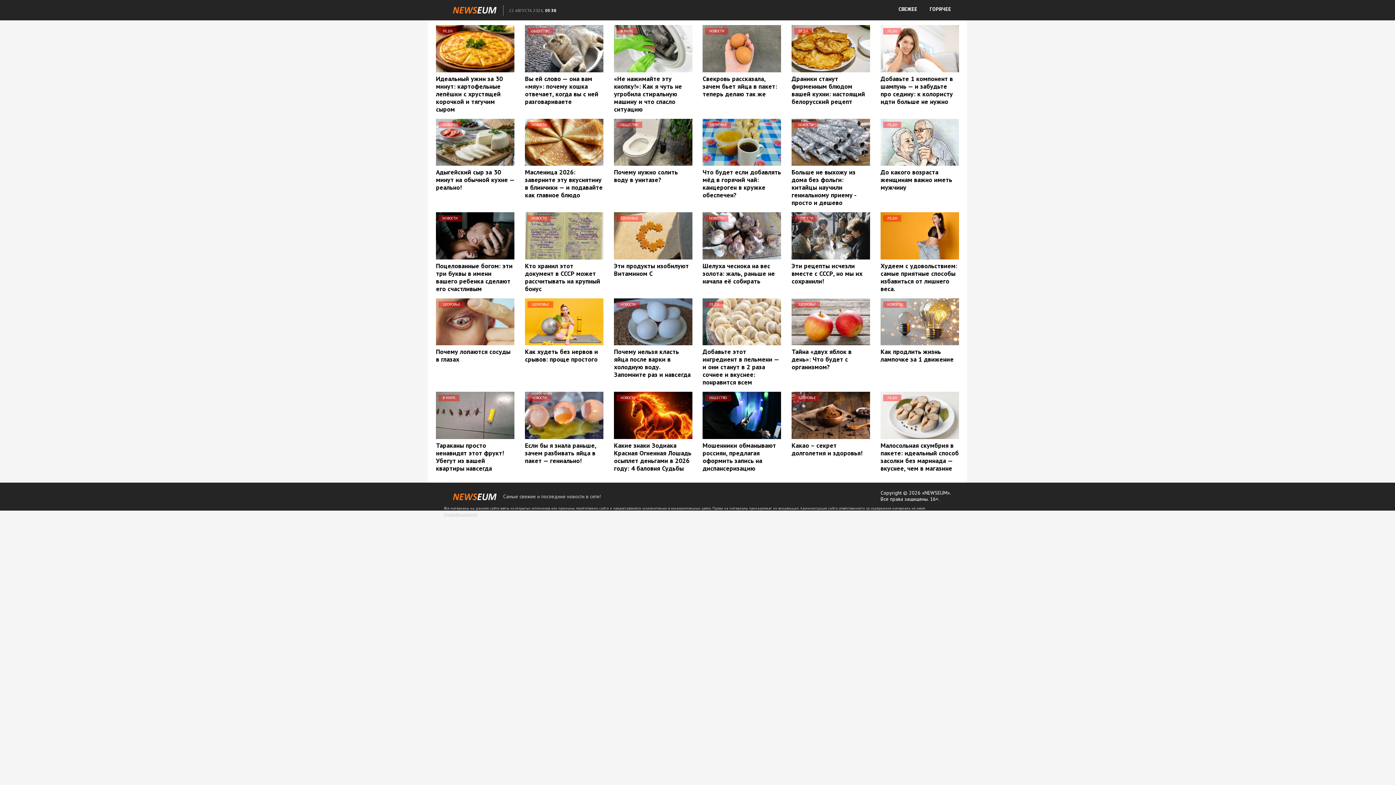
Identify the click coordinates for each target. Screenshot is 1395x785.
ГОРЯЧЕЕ (940, 9)
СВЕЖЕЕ (907, 9)
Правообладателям (461, 514)
